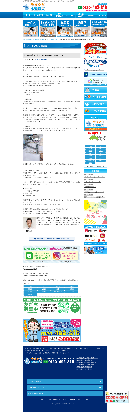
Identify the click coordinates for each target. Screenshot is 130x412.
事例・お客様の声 (59, 15)
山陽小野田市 (58, 291)
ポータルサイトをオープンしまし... (94, 177)
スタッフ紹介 (100, 348)
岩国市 (44, 289)
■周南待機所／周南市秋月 (84, 360)
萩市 (101, 153)
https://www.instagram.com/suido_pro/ (35, 275)
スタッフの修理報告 (52, 39)
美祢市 (30, 291)
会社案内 (91, 15)
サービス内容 (38, 15)
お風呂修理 (46, 353)
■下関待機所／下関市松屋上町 (85, 364)
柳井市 (72, 289)
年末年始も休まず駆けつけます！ (94, 192)
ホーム (28, 15)
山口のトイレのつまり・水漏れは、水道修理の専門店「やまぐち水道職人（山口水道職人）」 (50, 280)
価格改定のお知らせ (90, 187)
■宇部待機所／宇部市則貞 (84, 367)
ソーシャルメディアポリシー (60, 350)
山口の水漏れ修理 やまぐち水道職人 (34, 39)
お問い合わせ (102, 15)
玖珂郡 (72, 291)
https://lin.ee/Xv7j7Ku (30, 269)
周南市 (44, 291)
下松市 (30, 289)
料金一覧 (49, 15)
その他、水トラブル (65, 353)
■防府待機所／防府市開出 (84, 369)
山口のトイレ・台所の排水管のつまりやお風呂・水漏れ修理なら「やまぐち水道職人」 (65, 399)
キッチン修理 (37, 353)
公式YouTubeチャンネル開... (92, 182)
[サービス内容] (35, 15)
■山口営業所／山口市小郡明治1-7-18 (87, 358)
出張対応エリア (81, 15)
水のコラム (70, 15)
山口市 (58, 286)
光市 (58, 289)
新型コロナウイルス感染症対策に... (94, 197)
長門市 (90, 155)
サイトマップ (46, 350)
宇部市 (44, 286)
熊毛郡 (30, 294)
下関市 (30, 286)
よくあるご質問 (81, 348)
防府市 (72, 286)
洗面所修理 (55, 353)
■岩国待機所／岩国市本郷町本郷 (86, 362)
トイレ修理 (28, 353)
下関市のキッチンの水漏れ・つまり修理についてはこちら (53, 238)
